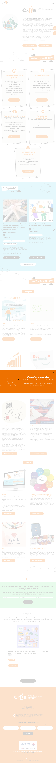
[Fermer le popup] (53, 372)
